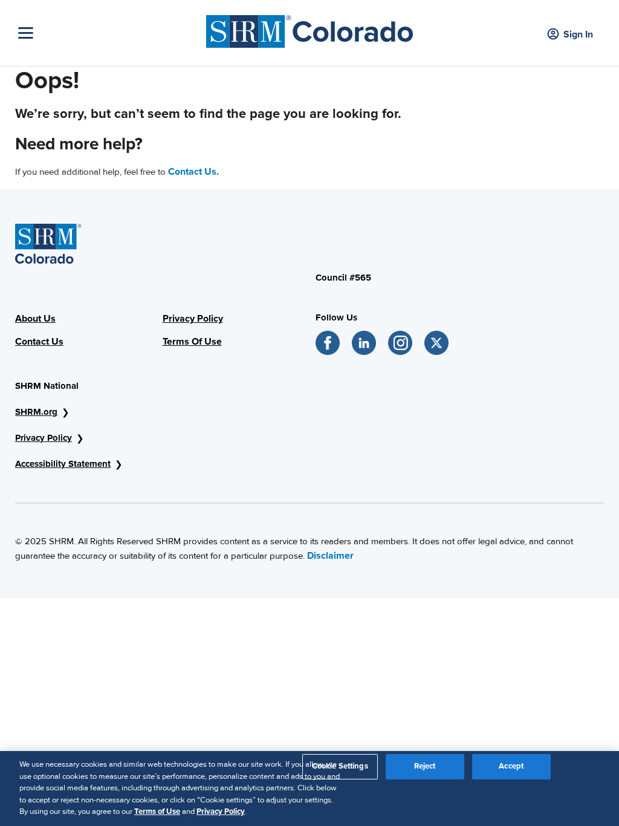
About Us (35, 319)
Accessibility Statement (63, 463)
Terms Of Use (192, 342)
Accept (511, 766)
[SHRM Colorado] (309, 28)
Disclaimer (330, 556)
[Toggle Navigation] (109, 33)
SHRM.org (36, 411)
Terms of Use (157, 811)
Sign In (578, 34)
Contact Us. (193, 172)
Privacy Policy (193, 319)
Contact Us (39, 342)
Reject (425, 766)
